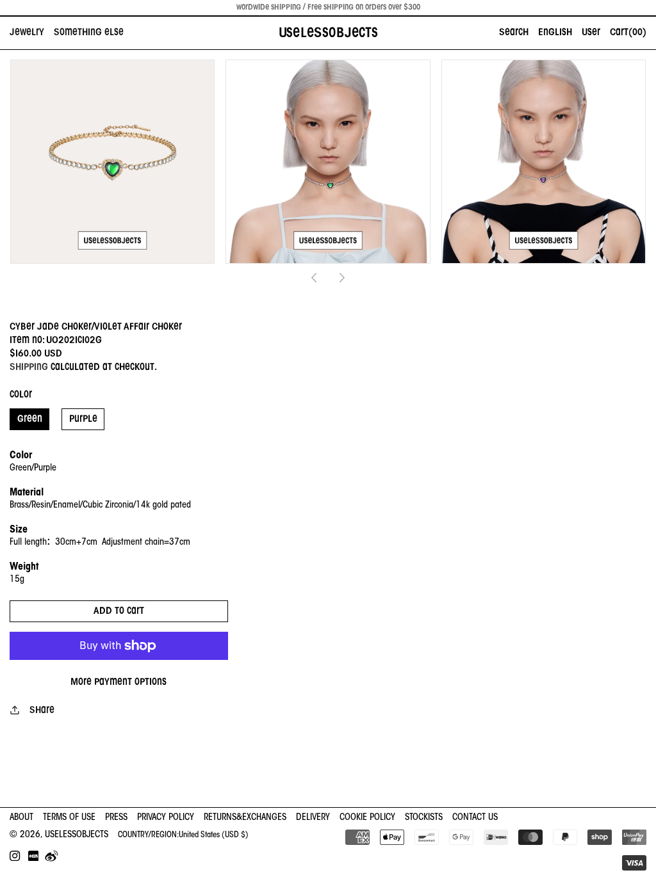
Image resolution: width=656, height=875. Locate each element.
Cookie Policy (367, 818)
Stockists (424, 818)
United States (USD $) (214, 835)
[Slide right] (342, 278)
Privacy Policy (165, 818)
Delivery (313, 818)
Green (29, 419)
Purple (83, 419)
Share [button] (41, 710)
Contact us (475, 818)
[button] (32, 33)
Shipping (29, 367)
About (21, 818)
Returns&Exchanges (245, 818)
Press (116, 818)
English (555, 33)
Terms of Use (69, 818)
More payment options (118, 682)
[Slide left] (314, 278)
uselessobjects (76, 835)
